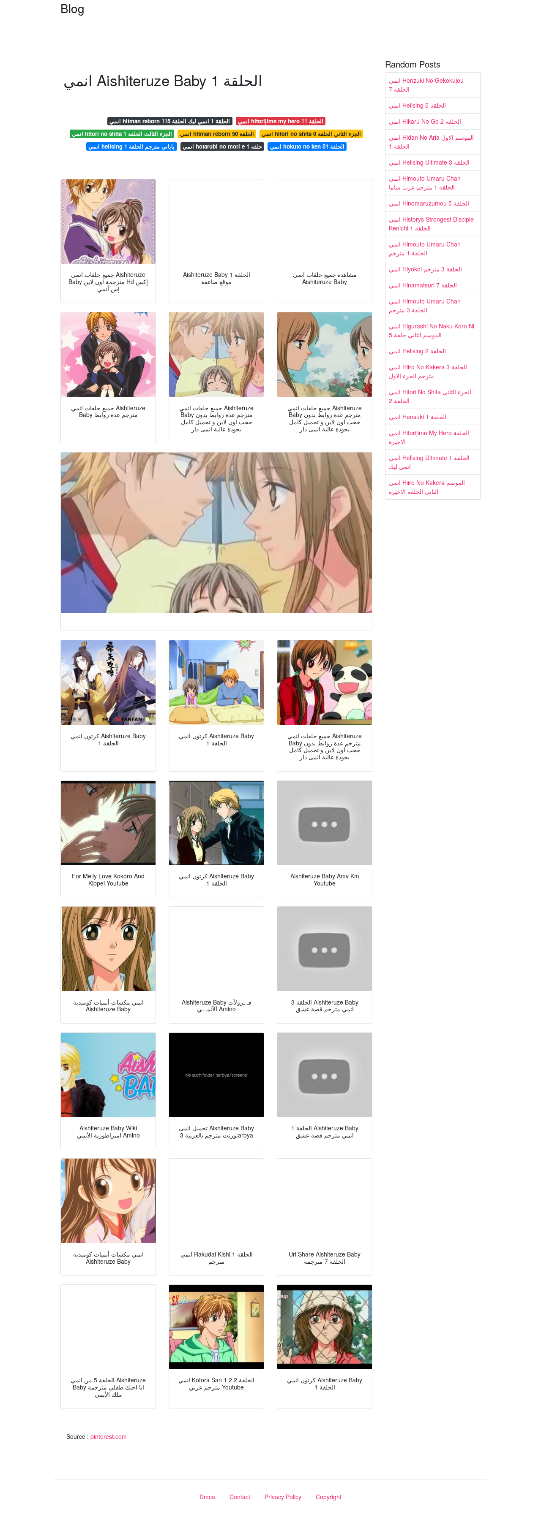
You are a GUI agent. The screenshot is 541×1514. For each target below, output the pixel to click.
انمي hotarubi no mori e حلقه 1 (222, 146)
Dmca (207, 1496)
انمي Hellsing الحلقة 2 (417, 351)
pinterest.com (108, 1436)
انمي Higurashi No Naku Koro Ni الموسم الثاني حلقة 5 (431, 330)
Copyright (329, 1496)
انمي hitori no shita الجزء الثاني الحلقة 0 (311, 134)
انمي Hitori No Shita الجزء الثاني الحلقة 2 (430, 396)
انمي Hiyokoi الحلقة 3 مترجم (425, 269)
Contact (240, 1496)
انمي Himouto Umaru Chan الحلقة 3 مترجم (425, 305)
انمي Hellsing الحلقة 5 (417, 105)
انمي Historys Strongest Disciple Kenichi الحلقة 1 (431, 223)
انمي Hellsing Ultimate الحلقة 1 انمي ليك (429, 462)
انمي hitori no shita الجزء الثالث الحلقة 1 (122, 134)
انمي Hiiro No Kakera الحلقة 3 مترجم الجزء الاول (428, 371)
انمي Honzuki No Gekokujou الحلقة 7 (426, 84)
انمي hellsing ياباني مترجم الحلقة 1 (131, 146)
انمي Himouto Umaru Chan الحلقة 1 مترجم (425, 248)
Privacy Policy (283, 1496)
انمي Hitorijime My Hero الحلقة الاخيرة (429, 437)
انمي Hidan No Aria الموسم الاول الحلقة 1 (431, 141)
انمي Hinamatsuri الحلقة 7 (423, 285)
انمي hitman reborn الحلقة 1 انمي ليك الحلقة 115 (169, 121)
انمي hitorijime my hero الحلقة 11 (280, 121)
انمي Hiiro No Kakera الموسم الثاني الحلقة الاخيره (427, 487)
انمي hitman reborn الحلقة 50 (217, 134)
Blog (72, 8)
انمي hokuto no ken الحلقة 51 (307, 146)
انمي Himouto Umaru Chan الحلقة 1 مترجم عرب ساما (425, 182)
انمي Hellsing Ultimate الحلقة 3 (429, 162)
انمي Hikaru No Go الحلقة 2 (425, 121)
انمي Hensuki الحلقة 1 (417, 416)
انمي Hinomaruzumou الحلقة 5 (429, 203)
